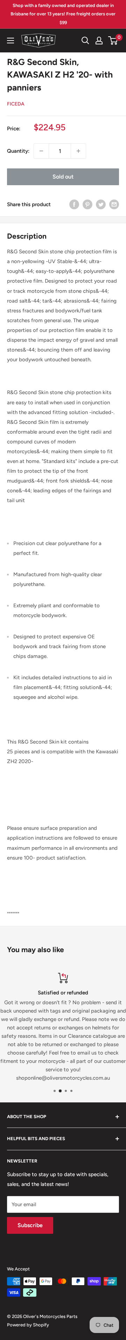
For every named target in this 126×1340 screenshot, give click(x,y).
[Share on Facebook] (74, 204)
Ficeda (15, 104)
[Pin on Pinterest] (87, 204)
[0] (113, 40)
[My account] (99, 40)
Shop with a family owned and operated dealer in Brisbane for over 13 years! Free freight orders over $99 (62, 14)
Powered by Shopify (28, 1324)
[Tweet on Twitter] (101, 204)
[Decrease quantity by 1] (41, 151)
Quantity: (18, 151)
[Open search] (85, 40)
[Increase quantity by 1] (78, 151)
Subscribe (30, 1225)
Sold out (63, 176)
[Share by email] (114, 204)
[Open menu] (10, 40)
